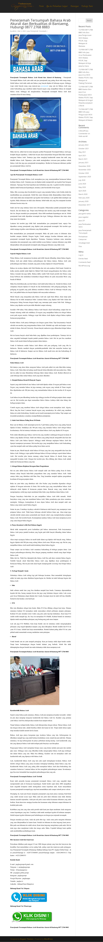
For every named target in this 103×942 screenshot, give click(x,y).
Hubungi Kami (87, 7)
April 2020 (82, 191)
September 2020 (85, 177)
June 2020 (82, 184)
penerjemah (44, 86)
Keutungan (74, 7)
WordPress (48, 939)
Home (41, 7)
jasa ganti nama (85, 213)
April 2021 (82, 155)
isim (15, 608)
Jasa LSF (82, 220)
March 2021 (83, 159)
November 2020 (85, 170)
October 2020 (84, 173)
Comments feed (84, 262)
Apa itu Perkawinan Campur (57, 7)
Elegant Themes (26, 939)
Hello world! (83, 136)
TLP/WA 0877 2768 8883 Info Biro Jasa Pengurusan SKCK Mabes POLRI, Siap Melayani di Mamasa (86, 38)
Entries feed (83, 258)
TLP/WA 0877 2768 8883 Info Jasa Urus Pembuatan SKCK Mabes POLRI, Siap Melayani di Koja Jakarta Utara (86, 58)
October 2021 (84, 148)
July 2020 (82, 180)
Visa (80, 246)
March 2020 (83, 194)
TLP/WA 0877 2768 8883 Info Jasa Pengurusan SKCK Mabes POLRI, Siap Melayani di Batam (86, 114)
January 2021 (83, 162)
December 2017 (84, 205)
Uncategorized (84, 243)
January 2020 (83, 201)
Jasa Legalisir (84, 217)
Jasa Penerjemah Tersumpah (36, 31)
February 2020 (84, 198)
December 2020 (84, 166)
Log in (81, 255)
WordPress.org (84, 266)
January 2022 (83, 145)
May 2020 (82, 187)
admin (14, 31)
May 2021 (82, 152)
